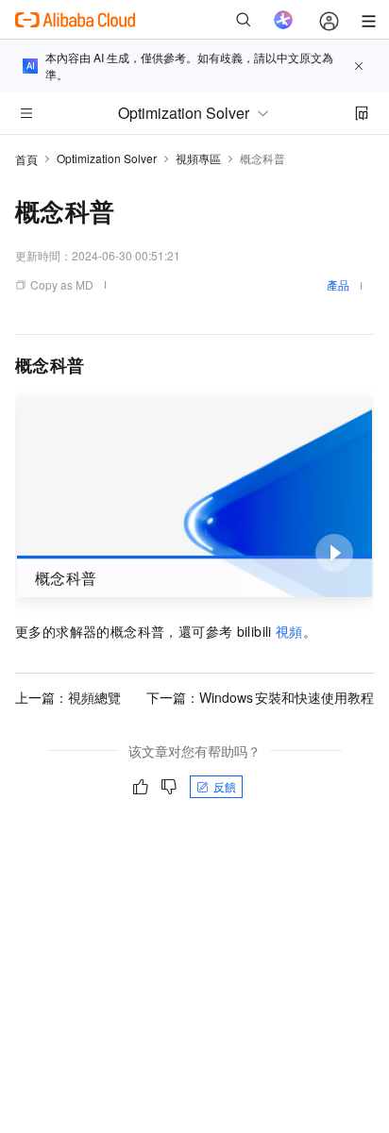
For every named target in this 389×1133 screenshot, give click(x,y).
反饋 (224, 786)
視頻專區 (198, 158)
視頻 (289, 631)
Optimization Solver (107, 158)
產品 (338, 284)
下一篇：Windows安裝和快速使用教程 (260, 697)
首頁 (26, 159)
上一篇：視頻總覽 (68, 697)
